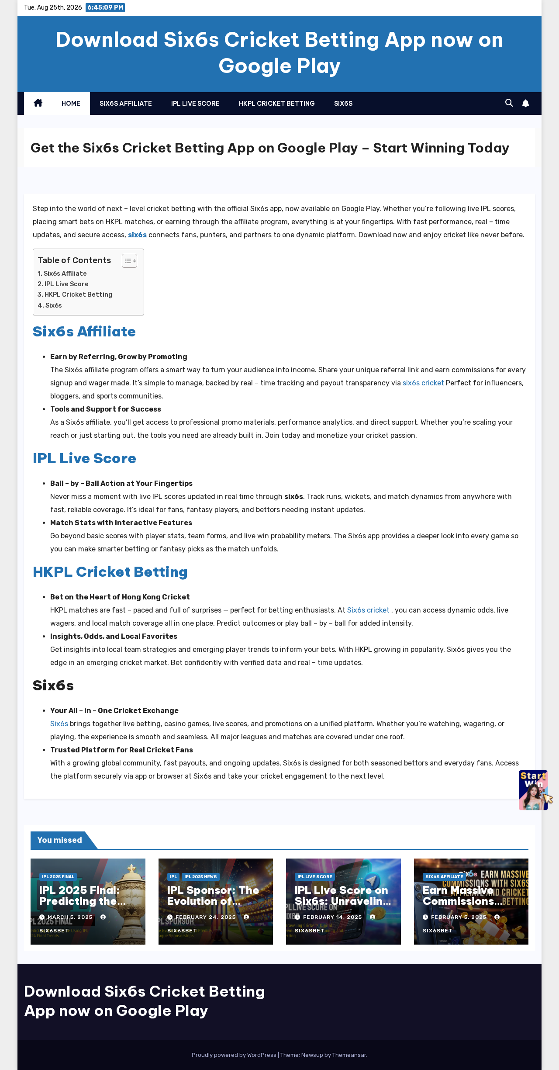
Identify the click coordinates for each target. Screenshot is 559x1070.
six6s (343, 103)
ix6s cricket (371, 610)
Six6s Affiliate (65, 273)
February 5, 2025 (459, 917)
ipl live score (195, 103)
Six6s (53, 305)
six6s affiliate (126, 103)
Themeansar (349, 1055)
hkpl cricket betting (277, 103)
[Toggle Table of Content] (125, 260)
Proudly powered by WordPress (235, 1055)
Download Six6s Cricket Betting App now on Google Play (279, 52)
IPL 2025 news (200, 877)
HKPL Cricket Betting (78, 294)
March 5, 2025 (71, 917)
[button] (509, 103)
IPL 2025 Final (58, 877)
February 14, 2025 (333, 917)
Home (71, 103)
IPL (173, 877)
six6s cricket (423, 383)
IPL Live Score (67, 284)
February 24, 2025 (207, 917)
